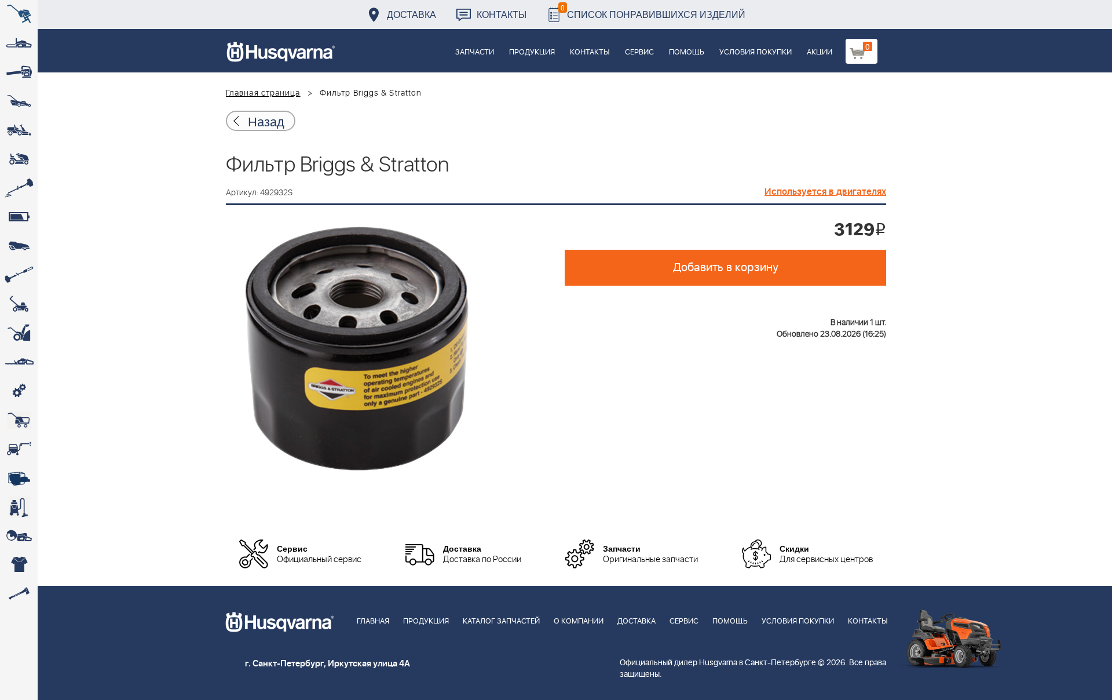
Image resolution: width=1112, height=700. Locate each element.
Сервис (639, 52)
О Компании (578, 621)
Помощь (686, 52)
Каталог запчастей (501, 621)
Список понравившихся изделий (653, 11)
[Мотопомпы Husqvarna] (19, 478)
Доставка (411, 14)
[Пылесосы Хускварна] (19, 507)
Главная (373, 621)
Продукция (532, 52)
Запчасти (474, 52)
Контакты (501, 14)
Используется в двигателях (825, 192)
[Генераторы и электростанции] (19, 420)
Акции (819, 52)
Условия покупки (755, 52)
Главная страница (263, 93)
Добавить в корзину (725, 267)
